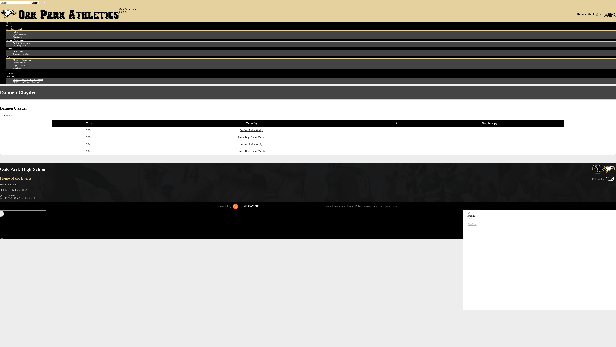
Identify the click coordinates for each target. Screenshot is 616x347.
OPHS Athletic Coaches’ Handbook (28, 79)
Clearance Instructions (22, 60)
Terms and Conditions (333, 206)
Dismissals (17, 37)
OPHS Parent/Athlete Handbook (27, 82)
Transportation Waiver (22, 54)
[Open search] (614, 15)
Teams (9, 26)
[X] (606, 15)
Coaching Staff (19, 45)
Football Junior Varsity (251, 130)
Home (9, 23)
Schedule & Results (14, 29)
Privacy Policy (354, 206)
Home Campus (19, 63)
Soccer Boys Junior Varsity (251, 137)
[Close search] (45, 2)
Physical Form (19, 65)
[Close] (469, 215)
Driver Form (18, 51)
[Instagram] (610, 15)
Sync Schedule (19, 34)
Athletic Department (21, 43)
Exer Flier (17, 68)
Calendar (17, 32)
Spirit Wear (11, 71)
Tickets (9, 73)
